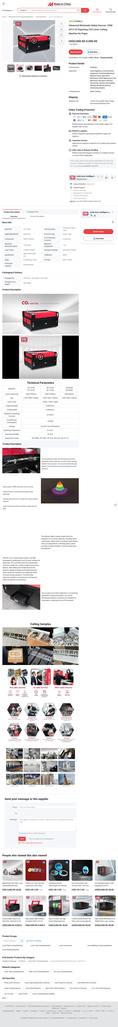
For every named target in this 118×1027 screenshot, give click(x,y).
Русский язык (51, 1011)
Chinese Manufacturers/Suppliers (38, 1006)
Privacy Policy (93, 1018)
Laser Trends (22, 994)
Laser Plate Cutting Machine (12, 945)
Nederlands (76, 1011)
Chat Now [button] (94, 52)
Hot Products (9, 1006)
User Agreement (72, 1018)
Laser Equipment (41, 17)
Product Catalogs (34, 941)
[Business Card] (113, 222)
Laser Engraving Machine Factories (37, 983)
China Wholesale (56, 1006)
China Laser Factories (12, 983)
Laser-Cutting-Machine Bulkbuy (43, 994)
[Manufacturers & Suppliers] (59, 4)
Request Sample (106, 57)
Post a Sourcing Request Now (30, 843)
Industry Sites (81, 1006)
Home (4, 17)
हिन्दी (103, 1011)
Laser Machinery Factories (86, 983)
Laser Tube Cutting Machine (41, 945)
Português (34, 1011)
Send (22, 839)
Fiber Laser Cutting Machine (39, 971)
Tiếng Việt (55, 1013)
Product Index (106, 1006)
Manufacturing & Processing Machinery (21, 17)
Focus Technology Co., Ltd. (43, 1018)
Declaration (82, 1018)
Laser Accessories (65, 945)
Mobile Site (55, 1008)
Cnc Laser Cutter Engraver (101, 988)
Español (25, 1011)
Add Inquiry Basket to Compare (34, 76)
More (4, 998)
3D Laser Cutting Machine (63, 971)
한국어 (91, 1011)
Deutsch (68, 1011)
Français (42, 1011)
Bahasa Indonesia (66, 1013)
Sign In (72, 201)
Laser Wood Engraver (33, 988)
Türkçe (48, 1013)
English (18, 1011)
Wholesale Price (69, 1006)
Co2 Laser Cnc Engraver (78, 988)
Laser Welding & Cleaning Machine (99, 945)
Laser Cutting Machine (56, 17)
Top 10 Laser (8, 994)
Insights (63, 1008)
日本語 (97, 1011)
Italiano (60, 1011)
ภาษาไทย (110, 1011)
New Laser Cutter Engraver (55, 988)
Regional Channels (93, 1006)
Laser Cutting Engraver (12, 988)
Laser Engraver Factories (63, 983)
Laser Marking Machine (10, 949)
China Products (21, 1006)
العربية (84, 1011)
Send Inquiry (75, 52)
